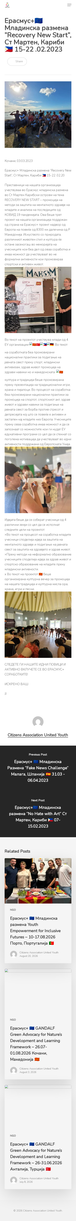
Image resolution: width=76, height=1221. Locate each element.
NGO (13, 910)
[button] (69, 5)
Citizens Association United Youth (38, 735)
